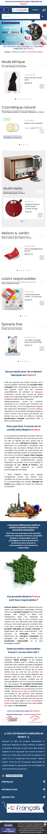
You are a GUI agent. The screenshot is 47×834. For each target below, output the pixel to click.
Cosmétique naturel (18, 107)
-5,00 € (6, 119)
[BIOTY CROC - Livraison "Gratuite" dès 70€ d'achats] (13, 719)
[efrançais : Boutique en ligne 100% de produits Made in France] (20, 10)
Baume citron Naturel (33, 123)
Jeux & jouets (29, 292)
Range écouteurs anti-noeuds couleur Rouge (32, 206)
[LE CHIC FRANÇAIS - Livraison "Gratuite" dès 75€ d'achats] (36, 719)
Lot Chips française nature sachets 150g (33, 341)
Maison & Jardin (15, 233)
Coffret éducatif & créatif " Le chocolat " (33, 295)
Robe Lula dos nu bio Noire (33, 79)
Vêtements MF (30, 75)
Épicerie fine (12, 324)
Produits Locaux (30, 337)
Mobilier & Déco (30, 246)
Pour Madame (29, 120)
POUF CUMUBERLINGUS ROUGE (34, 250)
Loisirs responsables (19, 278)
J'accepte (8, 825)
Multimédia (12, 188)
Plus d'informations (8, 830)
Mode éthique (13, 61)
